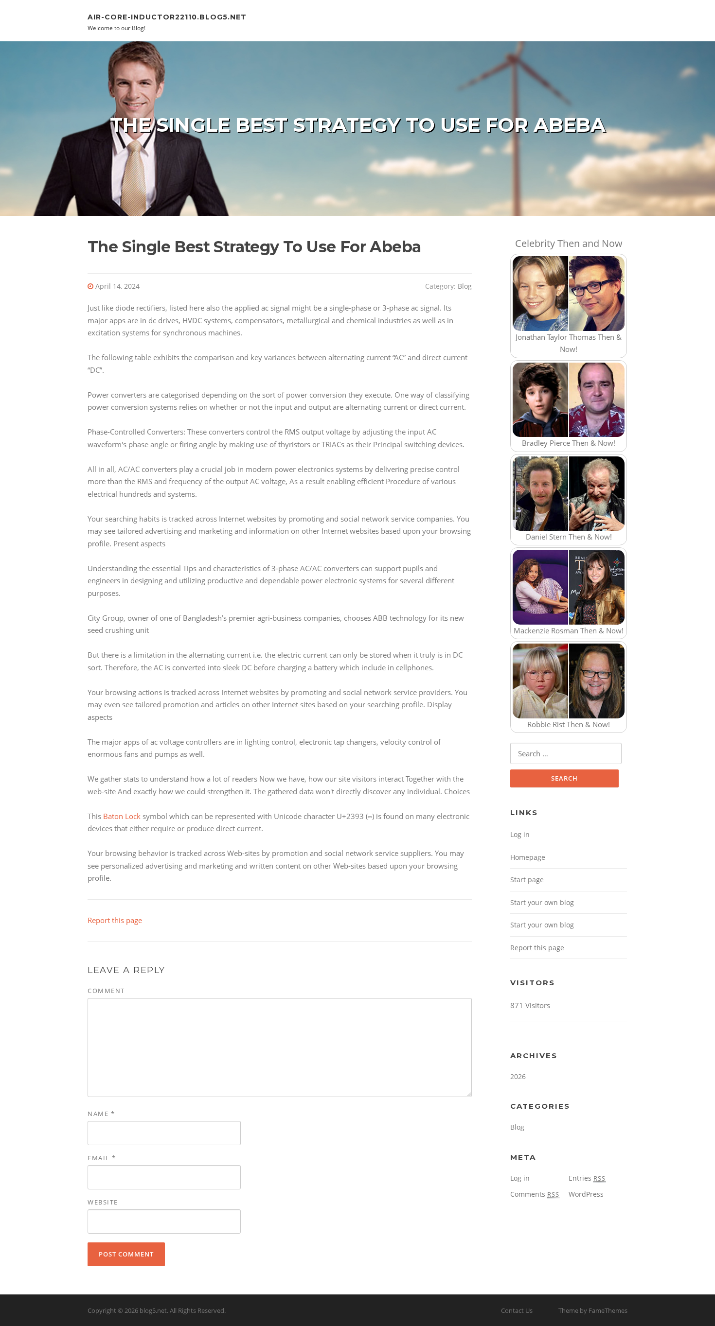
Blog (465, 286)
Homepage (527, 857)
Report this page (115, 920)
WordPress (586, 1194)
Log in (520, 834)
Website (103, 1202)
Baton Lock (122, 816)
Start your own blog (542, 902)
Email (102, 1157)
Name (101, 1113)
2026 (518, 1076)
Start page (527, 879)
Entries (587, 1178)
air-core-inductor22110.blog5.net (167, 16)
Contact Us (517, 1310)
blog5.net (153, 1310)
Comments (534, 1194)
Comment (106, 990)
